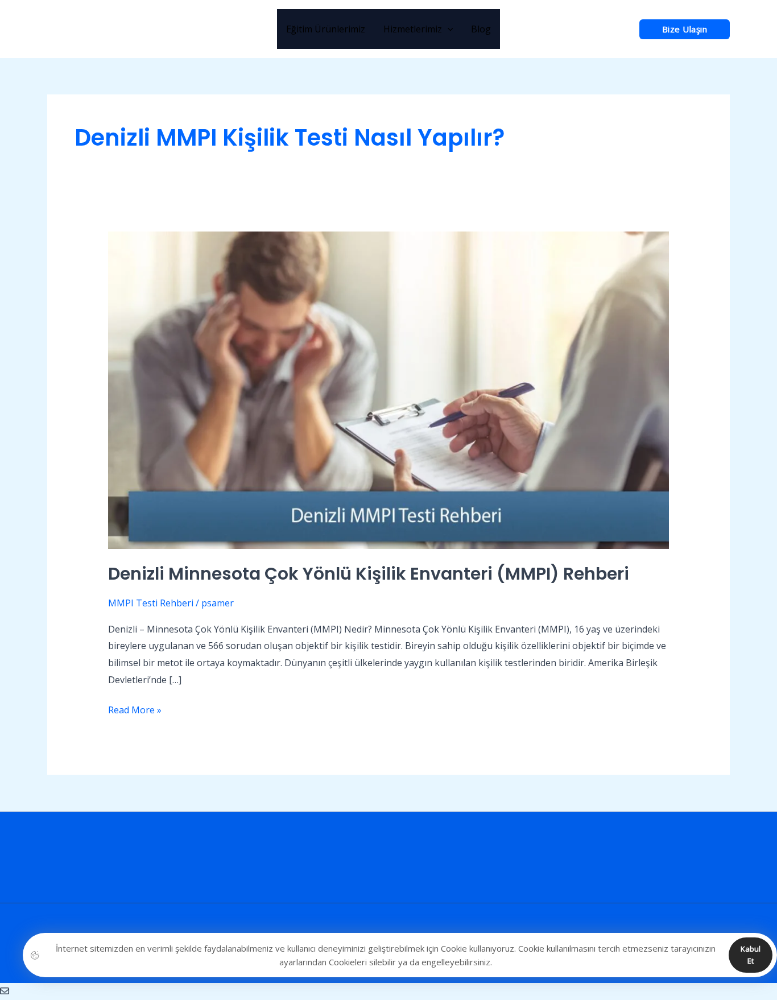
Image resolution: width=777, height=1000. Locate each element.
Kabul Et (751, 955)
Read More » (135, 709)
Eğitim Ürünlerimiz (325, 29)
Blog (481, 29)
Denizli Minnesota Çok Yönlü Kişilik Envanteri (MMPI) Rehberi (368, 573)
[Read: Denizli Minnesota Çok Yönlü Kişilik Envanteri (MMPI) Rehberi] (388, 389)
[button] (684, 29)
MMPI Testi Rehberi (150, 603)
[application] (447, 29)
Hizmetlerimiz (412, 29)
